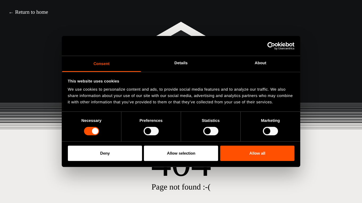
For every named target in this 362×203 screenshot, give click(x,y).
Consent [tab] (102, 64)
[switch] (151, 131)
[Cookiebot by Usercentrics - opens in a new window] (271, 46)
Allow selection (181, 153)
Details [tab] (181, 63)
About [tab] (260, 63)
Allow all (257, 153)
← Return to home (28, 12)
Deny (105, 153)
